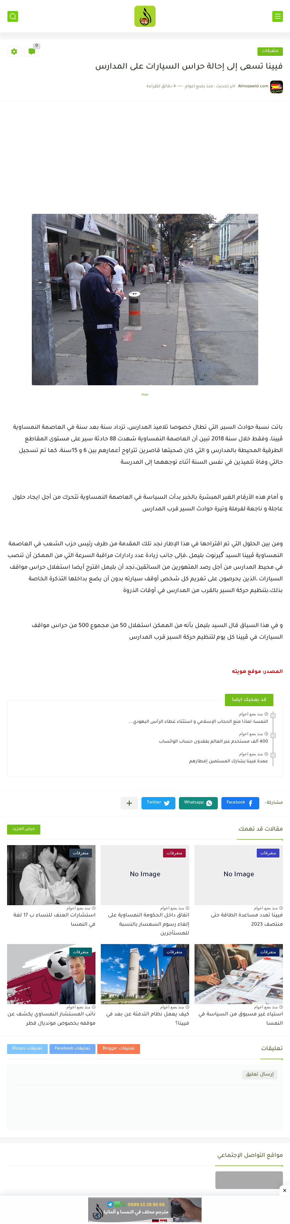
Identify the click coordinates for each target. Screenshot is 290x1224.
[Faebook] (249, 1180)
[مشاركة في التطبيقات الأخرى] (129, 803)
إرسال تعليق (260, 1074)
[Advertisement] (145, 160)
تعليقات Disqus (27, 1049)
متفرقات (270, 51)
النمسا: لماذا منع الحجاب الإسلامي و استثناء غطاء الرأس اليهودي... (198, 722)
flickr (145, 395)
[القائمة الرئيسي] (277, 16)
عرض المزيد (23, 829)
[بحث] (12, 16)
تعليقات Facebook (72, 1049)
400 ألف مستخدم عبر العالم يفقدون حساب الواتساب (213, 741)
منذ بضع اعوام (251, 713)
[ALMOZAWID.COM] (145, 16)
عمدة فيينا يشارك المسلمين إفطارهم (228, 761)
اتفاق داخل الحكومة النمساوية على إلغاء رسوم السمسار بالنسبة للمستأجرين (148, 925)
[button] (240, 803)
